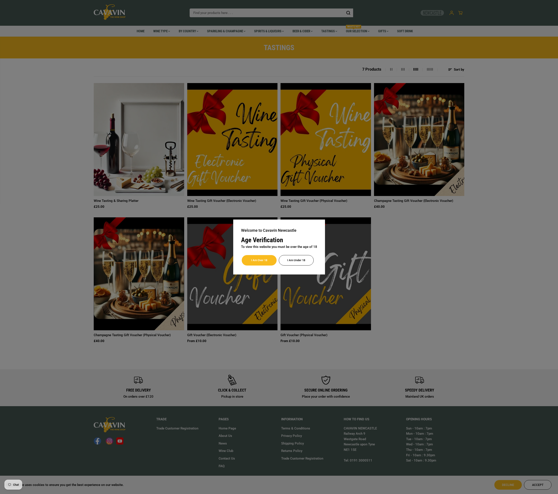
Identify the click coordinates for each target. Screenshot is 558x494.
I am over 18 (259, 260)
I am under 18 (296, 260)
